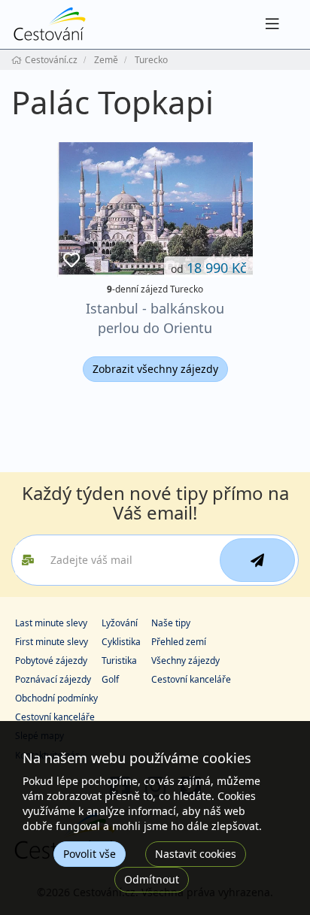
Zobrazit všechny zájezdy (155, 369)
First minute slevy (51, 641)
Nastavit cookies (195, 854)
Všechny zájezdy (185, 660)
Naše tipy (170, 623)
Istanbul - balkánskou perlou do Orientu (155, 317)
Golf (110, 679)
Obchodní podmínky (56, 698)
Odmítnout (151, 879)
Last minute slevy (51, 623)
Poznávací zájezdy (53, 679)
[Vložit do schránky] (71, 260)
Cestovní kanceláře (191, 679)
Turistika (119, 660)
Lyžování (120, 623)
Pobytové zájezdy (51, 660)
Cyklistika (121, 641)
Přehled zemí (178, 641)
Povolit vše (89, 854)
